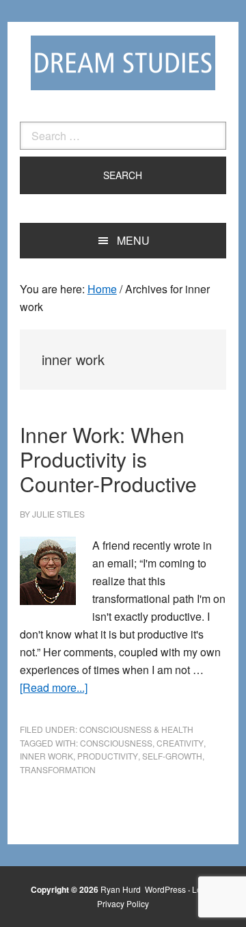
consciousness (116, 743)
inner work (46, 756)
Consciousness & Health (136, 729)
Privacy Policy (123, 903)
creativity (180, 743)
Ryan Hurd (121, 889)
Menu (133, 240)
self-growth (172, 756)
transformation (58, 769)
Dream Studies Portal (123, 63)
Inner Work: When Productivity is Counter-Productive (108, 459)
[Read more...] (53, 687)
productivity (107, 756)
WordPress (165, 889)
